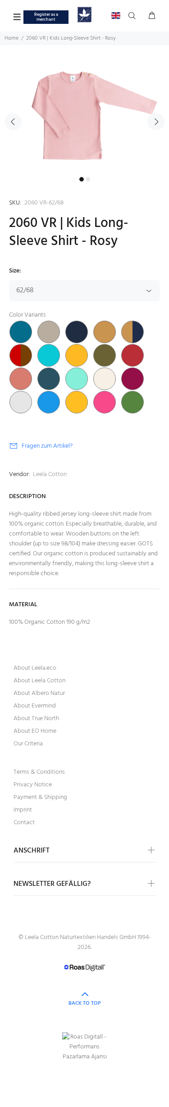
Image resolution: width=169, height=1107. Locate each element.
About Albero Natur (39, 693)
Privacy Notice (33, 785)
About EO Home (35, 731)
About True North (36, 718)
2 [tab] (88, 179)
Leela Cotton (50, 474)
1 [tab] (81, 179)
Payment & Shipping (40, 797)
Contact (24, 822)
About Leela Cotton (39, 681)
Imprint (23, 810)
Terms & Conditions (39, 772)
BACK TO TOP (85, 1003)
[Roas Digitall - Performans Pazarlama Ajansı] (84, 1047)
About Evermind (35, 706)
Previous (13, 121)
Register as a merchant (46, 17)
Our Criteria (28, 744)
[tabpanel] (84, 116)
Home (11, 38)
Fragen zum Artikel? (47, 446)
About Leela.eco (35, 668)
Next (155, 121)
